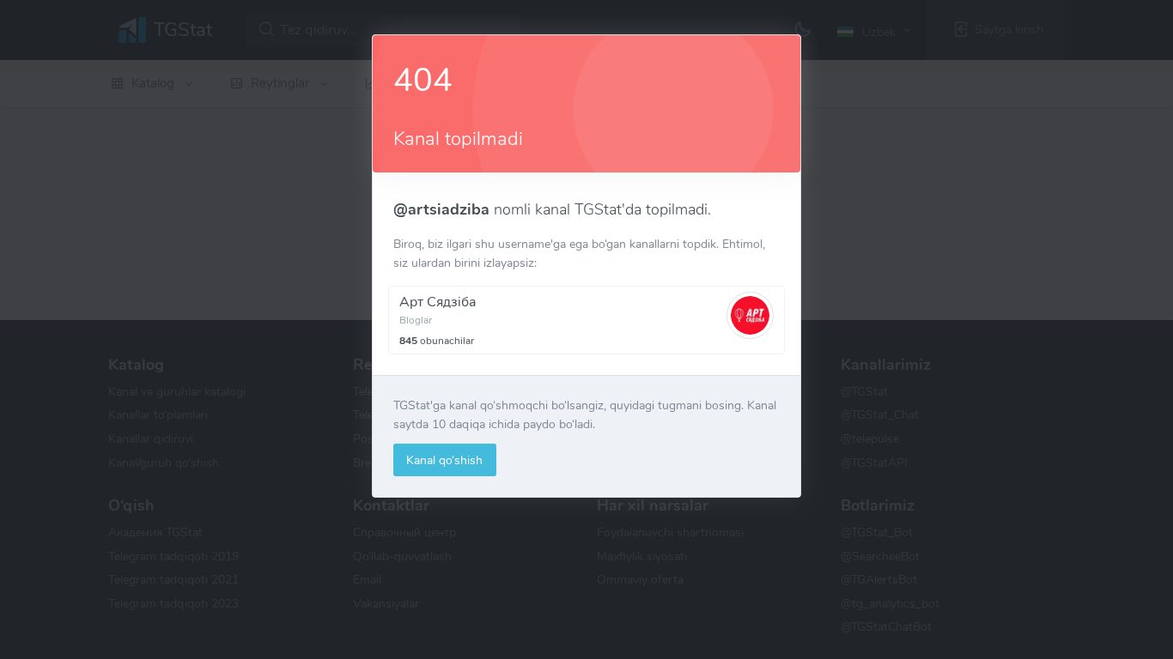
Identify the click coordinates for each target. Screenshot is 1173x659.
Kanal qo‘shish (444, 460)
